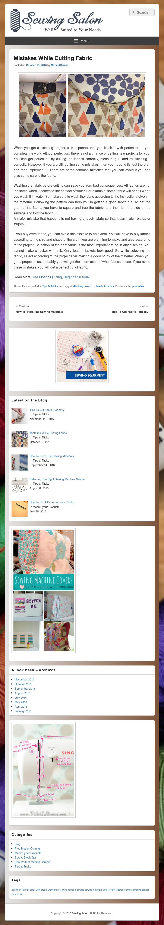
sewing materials (93, 889)
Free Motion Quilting (27, 848)
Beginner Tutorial (20, 889)
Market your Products (28, 853)
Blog (17, 844)
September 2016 (25, 688)
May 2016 (21, 702)
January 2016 (23, 711)
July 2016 (21, 697)
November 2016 (24, 679)
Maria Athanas (60, 65)
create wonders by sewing (54, 889)
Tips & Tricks (50, 286)
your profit (17, 894)
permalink (138, 286)
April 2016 (21, 706)
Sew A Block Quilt (26, 857)
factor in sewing (76, 889)
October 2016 (23, 684)
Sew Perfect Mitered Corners (32, 862)
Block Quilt (35, 889)
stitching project (82, 286)
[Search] (132, 12)
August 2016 (22, 693)
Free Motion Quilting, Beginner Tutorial (60, 276)
